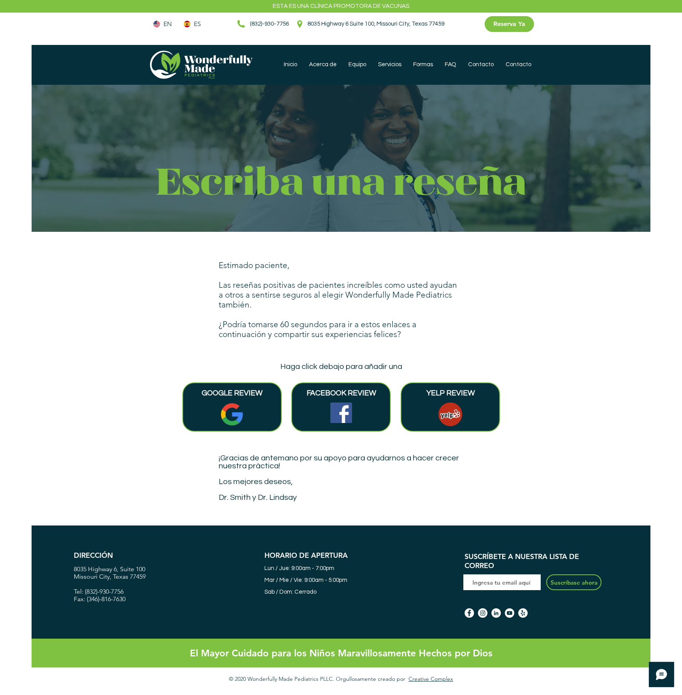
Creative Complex (430, 678)
